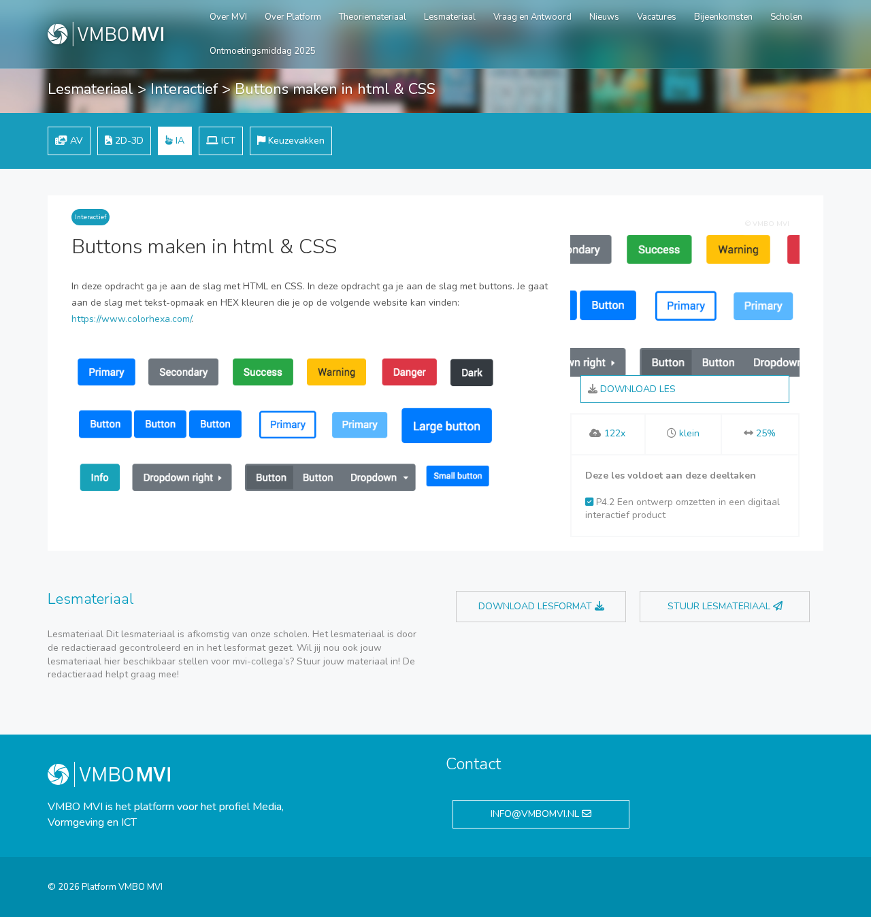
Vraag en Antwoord (532, 17)
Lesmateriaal (450, 17)
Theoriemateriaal (372, 17)
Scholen (786, 17)
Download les (636, 389)
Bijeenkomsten (723, 17)
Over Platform (293, 17)
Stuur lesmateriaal (720, 606)
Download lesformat (536, 606)
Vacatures (656, 17)
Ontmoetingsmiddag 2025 (263, 51)
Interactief (184, 89)
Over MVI (228, 17)
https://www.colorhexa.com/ (131, 318)
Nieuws (604, 17)
